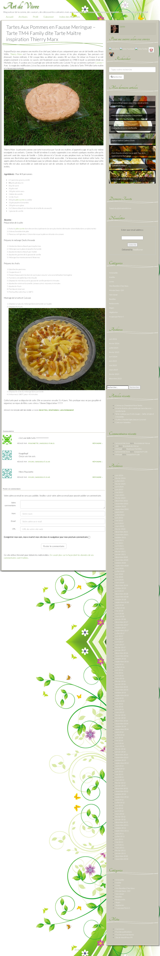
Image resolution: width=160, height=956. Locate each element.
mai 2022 (119, 520)
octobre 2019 (120, 588)
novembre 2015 (121, 690)
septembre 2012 (122, 797)
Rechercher (117, 77)
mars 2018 (119, 616)
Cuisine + (99, 62)
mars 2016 (119, 678)
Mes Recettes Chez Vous (118, 286)
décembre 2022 (115, 378)
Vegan (111, 308)
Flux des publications (123, 932)
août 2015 (119, 698)
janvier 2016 (120, 684)
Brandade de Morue (142, 443)
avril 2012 (119, 811)
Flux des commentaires (124, 934)
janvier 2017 (120, 650)
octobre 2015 (120, 692)
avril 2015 (119, 709)
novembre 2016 (121, 656)
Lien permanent (67, 410)
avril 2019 (119, 591)
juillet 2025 (113, 348)
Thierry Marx (16, 54)
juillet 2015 (120, 701)
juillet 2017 (120, 633)
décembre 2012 (121, 788)
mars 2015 (119, 712)
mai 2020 (119, 577)
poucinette (33, 443)
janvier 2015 (120, 718)
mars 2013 (119, 780)
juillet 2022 (120, 515)
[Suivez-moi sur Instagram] (111, 54)
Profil (35, 16)
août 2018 (119, 605)
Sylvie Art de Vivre (122, 443)
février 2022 (120, 529)
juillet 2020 (120, 571)
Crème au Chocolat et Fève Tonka (128, 405)
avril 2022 (119, 523)
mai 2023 (113, 365)
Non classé (113, 294)
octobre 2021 (120, 537)
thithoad (118, 449)
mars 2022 (119, 526)
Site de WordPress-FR (123, 937)
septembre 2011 (122, 831)
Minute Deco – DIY (122, 891)
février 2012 (120, 816)
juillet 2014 (120, 735)
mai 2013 (119, 774)
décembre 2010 (121, 856)
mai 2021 (119, 543)
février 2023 (114, 374)
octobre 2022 (120, 506)
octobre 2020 (120, 563)
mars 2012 (119, 814)
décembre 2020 (121, 557)
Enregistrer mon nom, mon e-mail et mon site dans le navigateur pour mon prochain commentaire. (46, 537)
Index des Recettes (69, 16)
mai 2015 (119, 706)
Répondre (97, 443)
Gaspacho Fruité (141, 451)
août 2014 (119, 732)
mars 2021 (119, 548)
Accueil (9, 16)
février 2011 (120, 850)
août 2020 (119, 568)
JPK (116, 446)
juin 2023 (113, 361)
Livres (111, 281)
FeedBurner (138, 249)
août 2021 (119, 540)
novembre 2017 (121, 625)
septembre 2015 (122, 695)
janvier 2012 (120, 819)
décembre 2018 (121, 594)
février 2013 (120, 783)
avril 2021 (119, 546)
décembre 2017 (121, 622)
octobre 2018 (120, 599)
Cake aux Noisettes (123, 422)
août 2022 (119, 512)
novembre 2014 (121, 723)
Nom (14, 513)
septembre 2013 (122, 763)
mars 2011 (119, 847)
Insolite (112, 277)
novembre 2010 (121, 859)
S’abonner (48, 16)
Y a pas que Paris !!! (116, 316)
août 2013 (119, 766)
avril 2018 (119, 613)
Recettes (43, 410)
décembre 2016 (121, 653)
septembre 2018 (122, 602)
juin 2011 (119, 839)
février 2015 (120, 715)
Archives (23, 16)
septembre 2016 (122, 661)
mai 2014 (119, 740)
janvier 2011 (120, 853)
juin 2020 (119, 574)
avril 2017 (119, 642)
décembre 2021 (121, 532)
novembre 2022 (121, 503)
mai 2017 (119, 639)
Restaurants (114, 303)
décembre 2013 (121, 754)
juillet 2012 (120, 802)
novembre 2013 (121, 757)
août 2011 (119, 833)
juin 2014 (119, 737)
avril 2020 (119, 580)
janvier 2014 (120, 752)
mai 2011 (119, 842)
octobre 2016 (120, 658)
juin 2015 (119, 704)
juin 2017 (119, 636)
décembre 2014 (121, 721)
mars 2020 (119, 582)
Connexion (119, 929)
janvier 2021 (120, 554)
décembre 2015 (121, 687)
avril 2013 (119, 777)
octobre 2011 (120, 828)
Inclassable (113, 273)
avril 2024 (113, 356)
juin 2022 (119, 517)
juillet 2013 (120, 768)
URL (14, 529)
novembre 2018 (121, 596)
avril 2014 (119, 743)
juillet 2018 (120, 608)
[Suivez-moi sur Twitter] (141, 48)
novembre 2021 (121, 534)
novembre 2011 (121, 825)
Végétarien (53, 410)
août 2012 (119, 800)
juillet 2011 (120, 836)
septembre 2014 (122, 729)
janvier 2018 (120, 619)
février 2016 (120, 681)
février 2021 (120, 551)
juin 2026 (113, 339)
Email (13, 521)
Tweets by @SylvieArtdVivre (120, 208)
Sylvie (31, 462)
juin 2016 (119, 670)
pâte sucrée (19, 200)
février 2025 (114, 352)
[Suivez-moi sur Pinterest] (151, 49)
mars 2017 (119, 644)
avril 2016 (119, 675)
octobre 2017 (120, 627)
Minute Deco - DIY (116, 290)
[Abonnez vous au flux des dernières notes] (114, 48)
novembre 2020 (121, 560)
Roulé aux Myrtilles (134, 449)
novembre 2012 (121, 791)
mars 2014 (119, 746)
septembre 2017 (122, 630)
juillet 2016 (120, 667)
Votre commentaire (10, 504)
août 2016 (119, 664)
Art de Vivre (79, 950)
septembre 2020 (122, 565)
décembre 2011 (121, 822)
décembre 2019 (121, 585)
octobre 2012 (120, 794)
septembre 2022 (122, 509)
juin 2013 (119, 771)
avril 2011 (119, 845)
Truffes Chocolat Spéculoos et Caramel (130, 419)
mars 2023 (113, 370)
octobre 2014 (120, 726)
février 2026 (114, 343)
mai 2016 (119, 673)
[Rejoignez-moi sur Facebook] (127, 48)
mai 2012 (119, 808)
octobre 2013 (120, 760)
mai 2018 (119, 611)
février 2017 (120, 647)
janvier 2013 (120, 785)
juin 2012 (119, 805)
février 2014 (120, 749)
